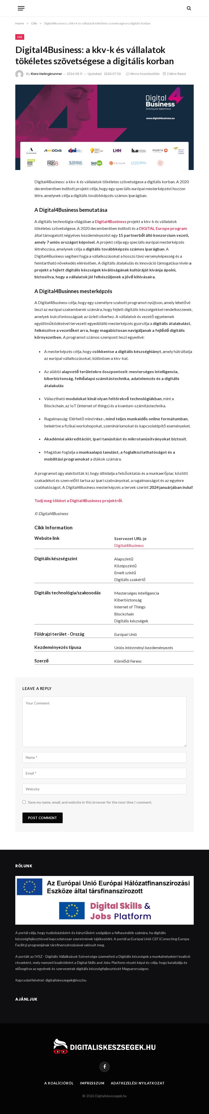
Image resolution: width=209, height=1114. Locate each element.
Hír (19, 37)
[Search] (188, 8)
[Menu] (21, 8)
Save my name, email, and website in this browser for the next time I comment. (90, 802)
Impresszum (92, 1083)
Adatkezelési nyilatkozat (138, 1083)
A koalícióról (59, 1083)
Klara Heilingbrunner (46, 74)
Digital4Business (129, 545)
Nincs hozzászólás (145, 74)
